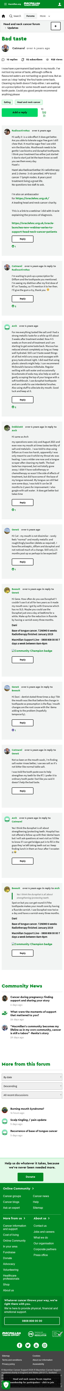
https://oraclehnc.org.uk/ (32, 198)
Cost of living (11, 1235)
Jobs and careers (44, 1232)
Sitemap (38, 1208)
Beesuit (16, 589)
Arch (15, 326)
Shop (6, 1284)
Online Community (17, 1188)
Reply (23, 239)
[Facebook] (19, 1345)
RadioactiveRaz (21, 131)
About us (8, 1290)
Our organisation (44, 1243)
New (56, 26)
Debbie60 (18, 427)
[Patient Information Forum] (57, 1333)
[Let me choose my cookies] (6, 1385)
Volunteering (10, 1270)
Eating (7, 102)
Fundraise (9, 1252)
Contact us (40, 1226)
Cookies (36, 1356)
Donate (30, 1176)
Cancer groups (12, 1196)
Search (17, 16)
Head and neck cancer (28, 102)
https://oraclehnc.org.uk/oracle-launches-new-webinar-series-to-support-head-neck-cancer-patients (34, 227)
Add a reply (19, 112)
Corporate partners (45, 1249)
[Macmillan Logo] (11, 1333)
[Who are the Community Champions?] (32, 650)
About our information (43, 1360)
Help (36, 1202)
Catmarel (18, 48)
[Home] (32, 4)
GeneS (16, 530)
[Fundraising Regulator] (37, 1333)
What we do (41, 1237)
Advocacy (9, 1264)
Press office (41, 1255)
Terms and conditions (12, 1360)
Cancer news (41, 1196)
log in (44, 114)
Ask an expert (11, 1208)
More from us (13, 1218)
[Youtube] (36, 1345)
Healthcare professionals (11, 1277)
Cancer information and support (14, 1227)
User (59, 4)
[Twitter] (28, 1345)
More (11, 4)
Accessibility (38, 1364)
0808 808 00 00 (32, 1321)
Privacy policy (8, 1364)
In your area (10, 1246)
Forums (30, 16)
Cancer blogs (11, 1202)
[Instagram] (44, 1345)
